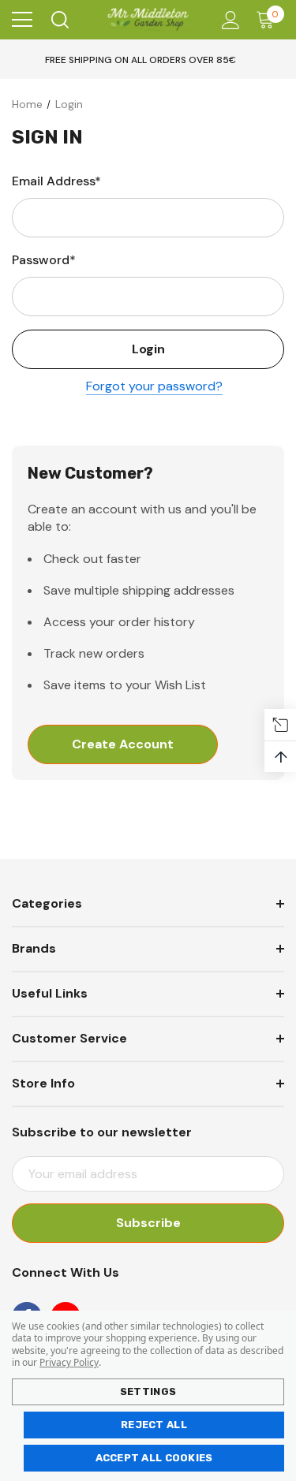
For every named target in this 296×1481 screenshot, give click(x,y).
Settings (148, 1391)
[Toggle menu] (22, 19)
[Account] (227, 20)
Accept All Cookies (154, 1458)
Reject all (154, 1425)
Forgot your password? (154, 386)
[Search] (59, 19)
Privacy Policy (69, 1362)
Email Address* (56, 181)
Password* (44, 260)
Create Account (123, 744)
